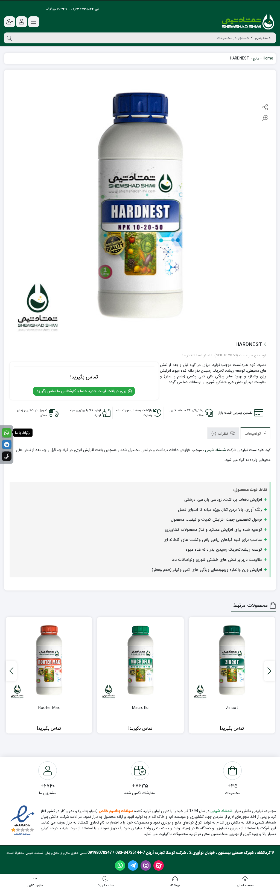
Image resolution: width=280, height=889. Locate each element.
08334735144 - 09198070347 (70, 9)
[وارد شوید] (21, 21)
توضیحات (253, 433)
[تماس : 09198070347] (6, 456)
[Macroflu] (140, 660)
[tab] (255, 433)
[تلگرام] (6, 444)
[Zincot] (231, 660)
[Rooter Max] (48, 660)
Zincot (232, 708)
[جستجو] (8, 37)
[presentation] (269, 671)
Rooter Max (49, 708)
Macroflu (140, 708)
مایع (256, 58)
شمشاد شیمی (215, 450)
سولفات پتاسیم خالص (115, 811)
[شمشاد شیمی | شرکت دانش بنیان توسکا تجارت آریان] (248, 22)
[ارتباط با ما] (6, 433)
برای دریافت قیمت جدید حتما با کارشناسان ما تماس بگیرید (81, 391)
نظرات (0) (220, 433)
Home (268, 58)
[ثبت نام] (9, 21)
